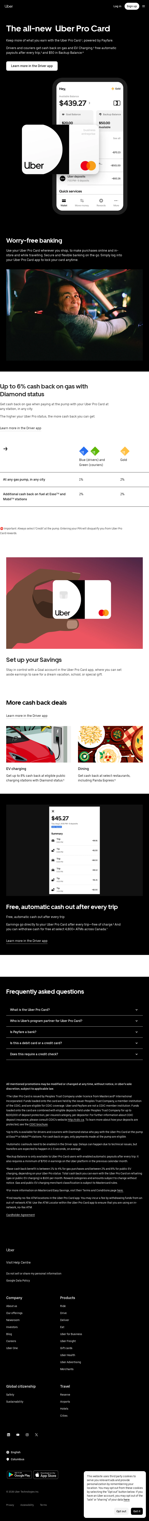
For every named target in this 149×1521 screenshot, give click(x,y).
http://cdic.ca (76, 1119)
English (16, 1452)
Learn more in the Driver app (32, 66)
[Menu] (143, 6)
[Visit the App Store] (45, 1475)
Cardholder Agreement (20, 1214)
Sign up (132, 6)
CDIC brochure (38, 1124)
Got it (136, 1511)
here (127, 1499)
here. (120, 1190)
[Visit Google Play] (19, 1475)
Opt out (121, 1511)
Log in (117, 6)
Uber (9, 6)
